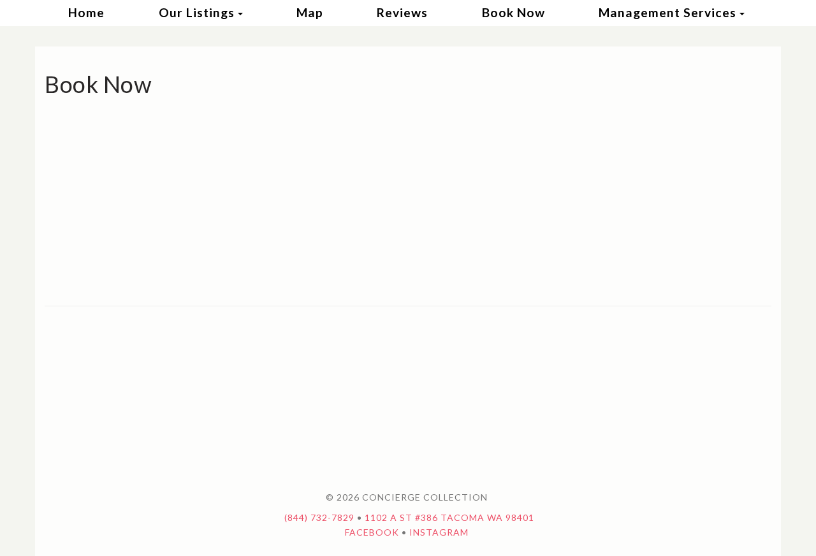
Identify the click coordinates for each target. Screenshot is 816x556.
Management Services (667, 12)
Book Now (513, 12)
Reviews (402, 12)
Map (309, 12)
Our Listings (197, 12)
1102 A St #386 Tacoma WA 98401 (449, 517)
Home (86, 12)
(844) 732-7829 (319, 517)
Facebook (372, 532)
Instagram (439, 532)
